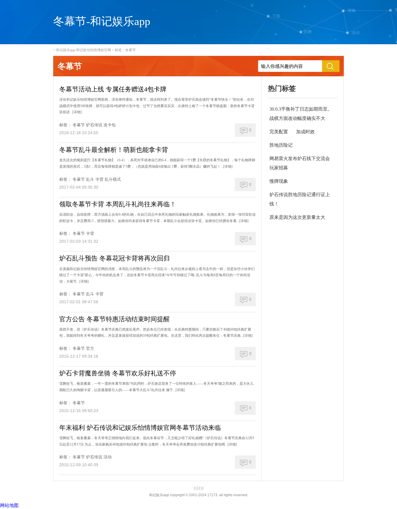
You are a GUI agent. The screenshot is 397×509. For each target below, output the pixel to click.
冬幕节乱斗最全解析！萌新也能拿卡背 (113, 149)
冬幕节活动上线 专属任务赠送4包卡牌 (113, 89)
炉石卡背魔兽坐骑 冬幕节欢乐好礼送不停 (117, 373)
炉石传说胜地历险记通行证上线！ (299, 199)
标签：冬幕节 (125, 50)
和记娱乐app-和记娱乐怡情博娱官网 (83, 50)
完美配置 (278, 131)
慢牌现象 (278, 181)
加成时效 (305, 131)
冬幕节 (79, 125)
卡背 (99, 179)
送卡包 (109, 125)
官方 (90, 348)
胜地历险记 (281, 145)
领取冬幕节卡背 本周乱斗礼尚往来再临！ (117, 204)
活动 (107, 457)
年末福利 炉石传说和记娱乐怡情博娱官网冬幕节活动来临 (140, 427)
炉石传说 (94, 125)
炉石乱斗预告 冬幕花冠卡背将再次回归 (114, 258)
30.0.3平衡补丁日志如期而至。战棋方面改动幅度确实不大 (300, 114)
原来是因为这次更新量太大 (297, 217)
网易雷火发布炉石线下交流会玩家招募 (299, 163)
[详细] (77, 112)
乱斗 (90, 179)
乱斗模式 (113, 179)
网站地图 (9, 505)
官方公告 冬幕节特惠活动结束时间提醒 (114, 319)
